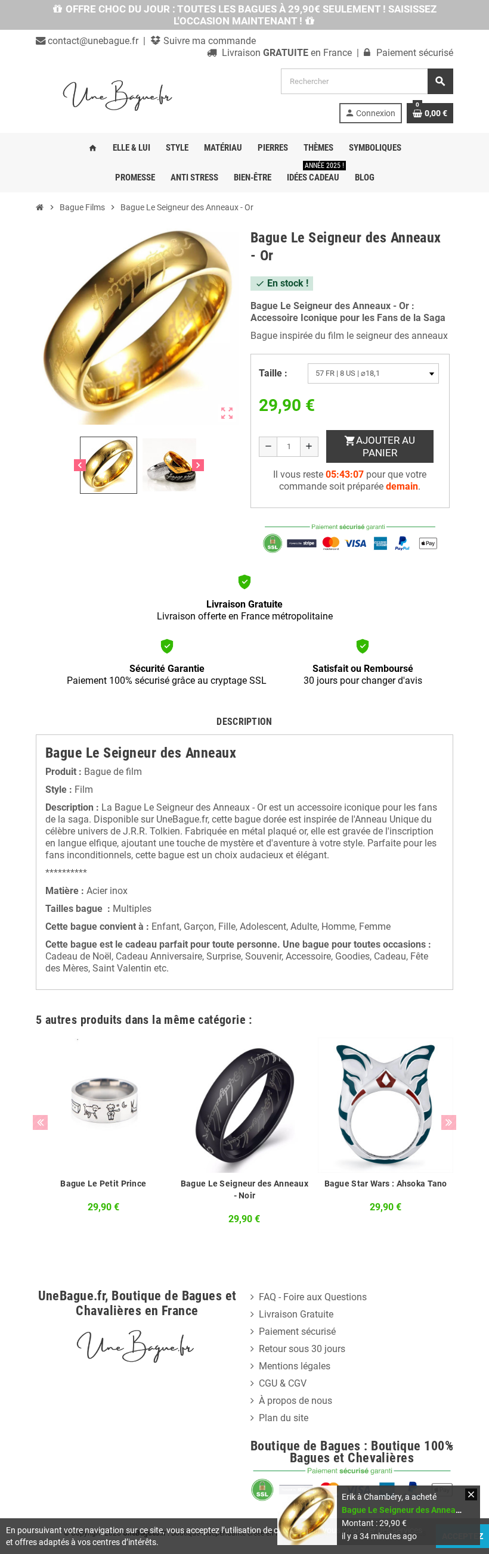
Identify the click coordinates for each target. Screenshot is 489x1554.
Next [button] (448, 1122)
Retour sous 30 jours (302, 1348)
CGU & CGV (283, 1383)
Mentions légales (294, 1366)
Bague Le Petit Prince (103, 1183)
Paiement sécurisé (297, 1331)
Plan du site (283, 1418)
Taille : (273, 373)
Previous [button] (40, 1122)
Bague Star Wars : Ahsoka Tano (385, 1183)
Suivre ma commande (208, 40)
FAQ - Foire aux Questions (313, 1297)
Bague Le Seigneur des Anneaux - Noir (244, 1189)
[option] (103, 1135)
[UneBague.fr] (119, 95)
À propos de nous (295, 1400)
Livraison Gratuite (296, 1314)
